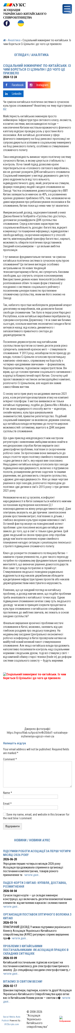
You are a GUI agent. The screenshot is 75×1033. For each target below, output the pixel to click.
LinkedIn (16, 93)
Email (7, 803)
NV (4, 109)
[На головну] (24, 5)
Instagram (42, 85)
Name (7, 792)
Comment (10, 759)
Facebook (18, 85)
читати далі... (32, 875)
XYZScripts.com (11, 1024)
